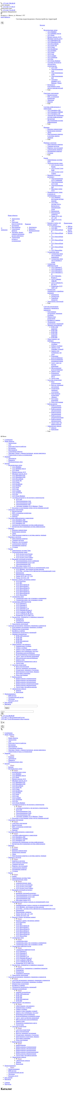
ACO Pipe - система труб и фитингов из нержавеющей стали (56, 206)
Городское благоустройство (17, 223)
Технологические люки (55, 163)
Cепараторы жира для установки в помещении (57, 255)
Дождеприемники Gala (23, 501)
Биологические (52, 95)
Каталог (42, 25)
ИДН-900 (54, 337)
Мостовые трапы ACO (23, 566)
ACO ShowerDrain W (23, 591)
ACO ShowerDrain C (22, 586)
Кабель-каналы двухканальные (56, 409)
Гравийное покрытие (54, 299)
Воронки (46, 127)
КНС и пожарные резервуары (53, 97)
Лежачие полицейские (54, 325)
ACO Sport (50, 52)
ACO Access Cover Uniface (24, 557)
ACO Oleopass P (56, 267)
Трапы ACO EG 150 (22, 578)
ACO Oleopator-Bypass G (56, 276)
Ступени (50, 153)
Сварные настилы (53, 146)
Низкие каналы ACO (54, 37)
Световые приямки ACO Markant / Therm (56, 81)
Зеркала (53, 428)
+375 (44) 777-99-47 (8, 6)
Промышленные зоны (15, 462)
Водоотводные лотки (50, 30)
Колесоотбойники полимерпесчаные (57, 360)
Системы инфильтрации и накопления (20, 518)
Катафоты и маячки (53, 320)
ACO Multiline (52, 32)
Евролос (50, 102)
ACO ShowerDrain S (22, 590)
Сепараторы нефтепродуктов (52, 264)
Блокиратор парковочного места (55, 374)
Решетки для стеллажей (55, 148)
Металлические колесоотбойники (57, 369)
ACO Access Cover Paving (24, 554)
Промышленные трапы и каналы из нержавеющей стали (54, 193)
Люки (49, 132)
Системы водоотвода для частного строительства (54, 64)
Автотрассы (33, 227)
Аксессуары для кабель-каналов (56, 423)
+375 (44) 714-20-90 (8, 10)
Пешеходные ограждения (51, 317)
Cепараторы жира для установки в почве (57, 260)
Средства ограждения (54, 380)
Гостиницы (15, 225)
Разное (46, 158)
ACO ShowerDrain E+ (23, 588)
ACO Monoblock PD (53, 40)
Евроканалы (55, 211)
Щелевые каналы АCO (54, 38)
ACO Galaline (51, 56)
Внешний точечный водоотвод (53, 176)
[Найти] (2, 714)
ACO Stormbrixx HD (54, 110)
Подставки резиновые (54, 399)
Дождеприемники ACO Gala (57, 183)
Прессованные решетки (55, 144)
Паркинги (32, 229)
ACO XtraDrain (52, 57)
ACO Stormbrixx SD (53, 114)
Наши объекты (12, 215)
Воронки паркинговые (54, 129)
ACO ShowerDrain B (22, 584)
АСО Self (54, 67)
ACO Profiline (51, 50)
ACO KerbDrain (52, 49)
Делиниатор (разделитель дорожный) (55, 322)
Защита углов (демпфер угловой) (57, 348)
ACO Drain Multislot (53, 61)
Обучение (11, 699)
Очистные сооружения (51, 93)
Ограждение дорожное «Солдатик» (55, 390)
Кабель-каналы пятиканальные (56, 420)
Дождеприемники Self (23, 504)
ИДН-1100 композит (54, 328)
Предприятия (16, 227)
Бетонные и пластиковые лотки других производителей (55, 86)
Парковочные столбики (55, 343)
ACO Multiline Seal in (54, 33)
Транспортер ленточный (55, 301)
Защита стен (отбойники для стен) (56, 352)
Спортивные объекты (16, 229)
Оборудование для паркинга (53, 340)
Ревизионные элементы (55, 213)
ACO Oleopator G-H (22, 608)
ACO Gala (50, 54)
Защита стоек (55, 371)
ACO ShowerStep (56, 250)
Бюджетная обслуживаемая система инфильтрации (55, 120)
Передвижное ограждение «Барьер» (55, 395)
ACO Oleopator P (56, 269)
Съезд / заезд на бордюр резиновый (27, 656)
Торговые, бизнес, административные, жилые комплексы (18, 234)
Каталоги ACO (13, 701)
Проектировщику (10, 694)
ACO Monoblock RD (54, 42)
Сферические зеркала (54, 426)
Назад (12, 736)
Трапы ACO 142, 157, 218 (24, 576)
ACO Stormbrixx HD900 (55, 112)
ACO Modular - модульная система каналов (57, 199)
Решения (28, 224)
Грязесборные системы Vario (21, 550)
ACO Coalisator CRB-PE (56, 280)
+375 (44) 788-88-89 (8, 3)
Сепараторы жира (53, 252)
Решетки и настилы (50, 143)
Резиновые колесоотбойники (57, 357)
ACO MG (54, 228)
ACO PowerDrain (52, 44)
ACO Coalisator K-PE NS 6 (24, 613)
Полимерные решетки (54, 151)
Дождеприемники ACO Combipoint (57, 179)
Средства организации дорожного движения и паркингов (51, 308)
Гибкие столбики (56, 346)
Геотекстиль (55, 296)
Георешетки (55, 294)
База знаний (8, 702)
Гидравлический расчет (16, 697)
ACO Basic (50, 35)
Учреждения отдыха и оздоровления (16, 239)
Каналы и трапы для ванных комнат (54, 223)
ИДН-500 (54, 332)
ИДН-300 (54, 330)
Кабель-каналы (52, 404)
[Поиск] (2, 23)
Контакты (8, 704)
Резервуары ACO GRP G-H (56, 287)
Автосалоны (16, 218)
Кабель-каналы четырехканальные (57, 416)
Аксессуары (55, 378)
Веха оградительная (56, 382)
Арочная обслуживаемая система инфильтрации (55, 116)
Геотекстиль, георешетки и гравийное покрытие (55, 291)
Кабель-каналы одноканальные (56, 406)
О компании (4, 229)
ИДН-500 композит (54, 334)
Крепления (54, 429)
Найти (7, 708)
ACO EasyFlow (56, 226)
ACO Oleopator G (56, 271)
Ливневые (50, 100)
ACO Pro (50, 59)
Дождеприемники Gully (23, 503)
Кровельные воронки (54, 131)
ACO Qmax (51, 47)
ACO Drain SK (52, 45)
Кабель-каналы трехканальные (56, 413)
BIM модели (12, 695)
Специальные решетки (54, 149)
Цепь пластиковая (57, 402)
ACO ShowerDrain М (22, 593)
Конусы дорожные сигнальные (57, 386)
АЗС (13, 220)
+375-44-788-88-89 (8, 716)
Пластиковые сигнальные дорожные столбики (54, 313)
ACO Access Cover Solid (23, 555)
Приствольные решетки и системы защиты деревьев (55, 135)
